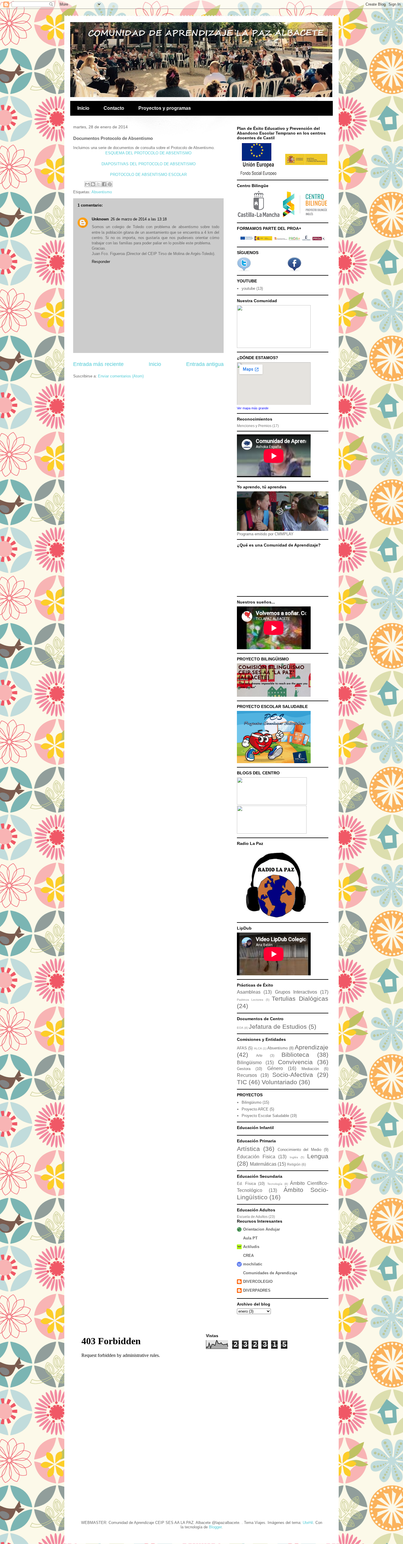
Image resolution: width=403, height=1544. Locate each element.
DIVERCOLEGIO (258, 1281)
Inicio (83, 108)
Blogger (215, 1527)
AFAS (242, 1048)
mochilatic (252, 1264)
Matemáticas (263, 1164)
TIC (242, 1082)
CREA (248, 1255)
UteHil (308, 1522)
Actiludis (251, 1246)
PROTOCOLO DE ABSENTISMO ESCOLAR (148, 174)
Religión (294, 1164)
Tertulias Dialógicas (300, 998)
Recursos (247, 1075)
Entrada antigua (205, 364)
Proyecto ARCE (255, 1109)
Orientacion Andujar (261, 1229)
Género (275, 1068)
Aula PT (250, 1238)
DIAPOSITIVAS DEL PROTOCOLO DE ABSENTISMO (148, 164)
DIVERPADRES (257, 1290)
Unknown (100, 219)
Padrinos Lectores (250, 999)
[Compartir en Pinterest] (110, 184)
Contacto (114, 108)
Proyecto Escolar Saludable (265, 1115)
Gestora (243, 1069)
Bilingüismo (249, 1062)
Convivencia (295, 1062)
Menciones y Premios (254, 426)
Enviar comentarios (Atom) (121, 376)
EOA (240, 1027)
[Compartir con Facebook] (104, 184)
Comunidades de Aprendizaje (270, 1273)
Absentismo (101, 192)
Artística (248, 1148)
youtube (248, 288)
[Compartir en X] (98, 184)
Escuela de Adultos (252, 1216)
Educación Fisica (256, 1156)
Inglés (294, 1157)
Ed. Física (246, 1183)
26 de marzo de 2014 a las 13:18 (139, 219)
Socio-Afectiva (292, 1074)
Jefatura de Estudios (278, 1026)
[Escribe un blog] (93, 184)
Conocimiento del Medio (300, 1149)
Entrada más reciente (98, 364)
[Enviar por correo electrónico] (87, 184)
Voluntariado (279, 1082)
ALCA (258, 1048)
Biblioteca (295, 1054)
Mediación (310, 1069)
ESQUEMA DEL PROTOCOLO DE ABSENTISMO (148, 153)
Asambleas (249, 992)
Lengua (317, 1156)
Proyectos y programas (164, 108)
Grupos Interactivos (296, 992)
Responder (101, 261)
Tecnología (274, 1183)
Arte (259, 1055)
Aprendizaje (311, 1047)
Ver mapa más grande (252, 408)
